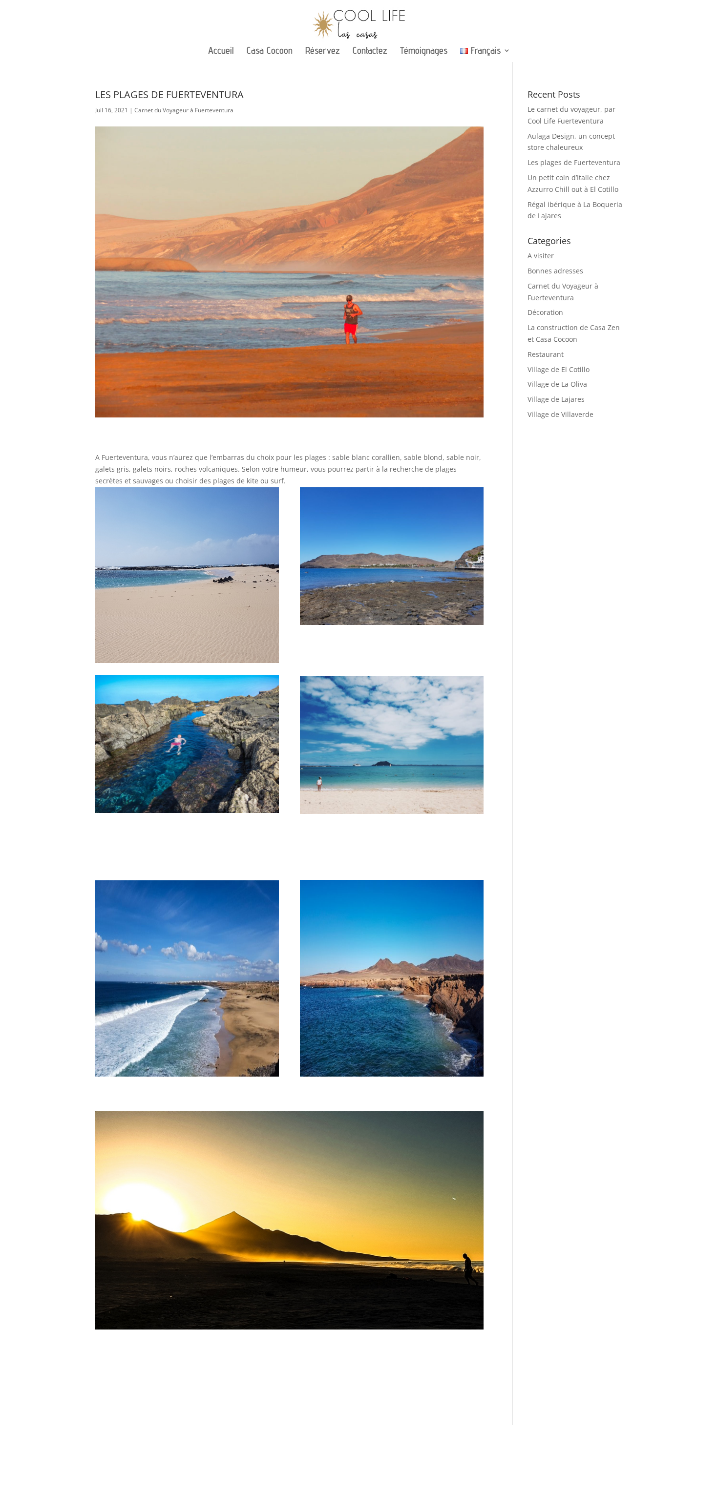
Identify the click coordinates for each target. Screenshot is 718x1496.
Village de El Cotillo (559, 369)
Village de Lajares (556, 399)
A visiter (541, 255)
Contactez (370, 51)
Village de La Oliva (557, 384)
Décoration (545, 312)
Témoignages (423, 51)
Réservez (322, 51)
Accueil (221, 51)
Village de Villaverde (560, 414)
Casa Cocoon (270, 51)
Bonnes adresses (555, 270)
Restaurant (546, 354)
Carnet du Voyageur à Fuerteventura (183, 110)
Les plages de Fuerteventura (574, 162)
